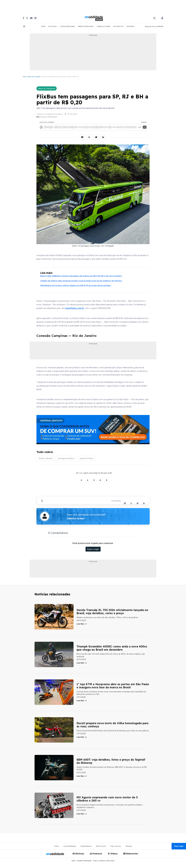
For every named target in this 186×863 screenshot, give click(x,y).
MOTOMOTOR (118, 26)
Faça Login (178, 846)
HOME (43, 26)
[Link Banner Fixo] (93, 429)
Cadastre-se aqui (75, 518)
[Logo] (94, 18)
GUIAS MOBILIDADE (67, 26)
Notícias (79, 853)
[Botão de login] (162, 18)
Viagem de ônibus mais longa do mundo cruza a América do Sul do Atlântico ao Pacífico (81, 280)
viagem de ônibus (86, 458)
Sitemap (129, 846)
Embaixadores (85, 846)
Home (24, 76)
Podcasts (97, 853)
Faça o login (93, 549)
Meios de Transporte (34, 76)
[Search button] (154, 18)
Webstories (131, 853)
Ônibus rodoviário (46, 458)
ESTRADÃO (130, 26)
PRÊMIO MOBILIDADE (85, 26)
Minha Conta (101, 846)
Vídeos (114, 853)
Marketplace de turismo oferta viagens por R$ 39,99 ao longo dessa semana (75, 285)
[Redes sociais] (23, 18)
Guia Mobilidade (69, 846)
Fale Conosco (115, 846)
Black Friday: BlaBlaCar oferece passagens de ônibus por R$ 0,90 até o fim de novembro (81, 276)
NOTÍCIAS (52, 26)
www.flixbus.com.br (74, 308)
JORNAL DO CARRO (103, 26)
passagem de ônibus (66, 458)
